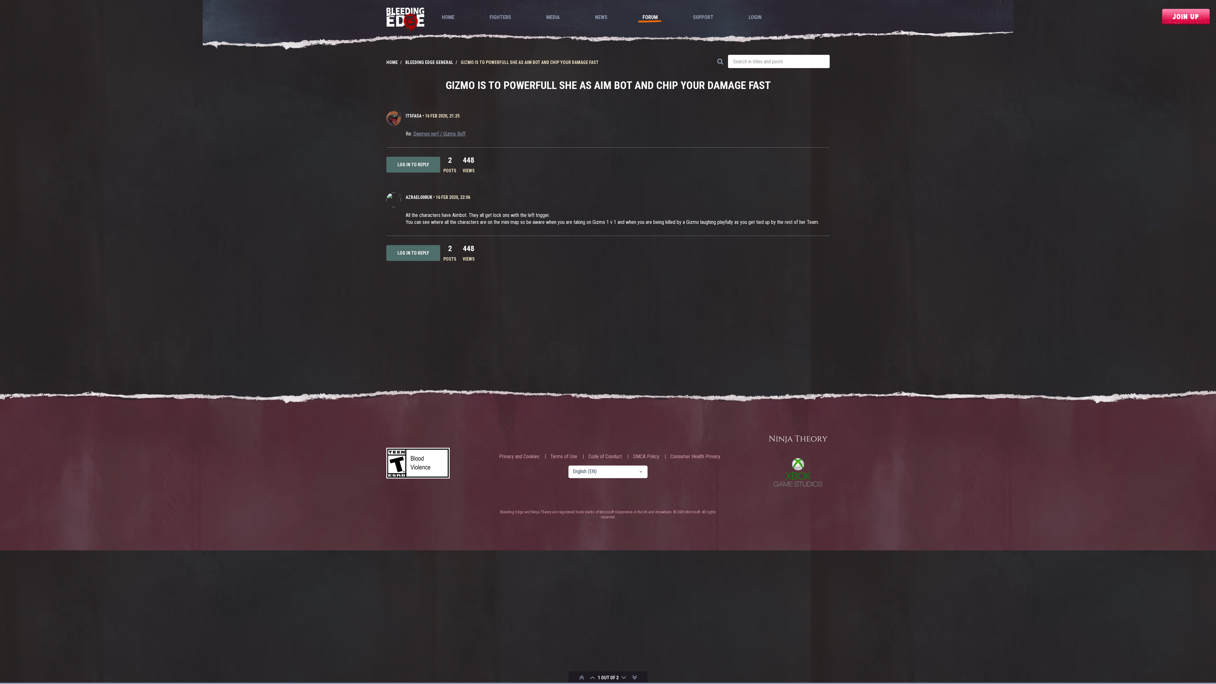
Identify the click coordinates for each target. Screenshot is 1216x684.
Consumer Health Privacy (695, 456)
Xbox (798, 472)
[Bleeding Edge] (405, 21)
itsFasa (413, 115)
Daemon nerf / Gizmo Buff (439, 134)
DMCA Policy (646, 456)
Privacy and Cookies (519, 456)
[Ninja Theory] (798, 439)
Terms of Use (563, 456)
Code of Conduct (605, 456)
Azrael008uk (419, 197)
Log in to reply (413, 164)
